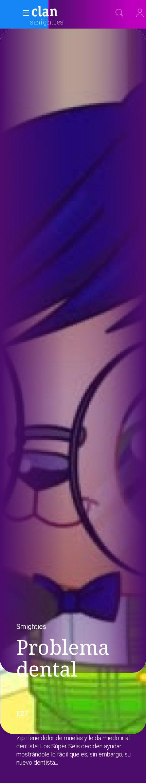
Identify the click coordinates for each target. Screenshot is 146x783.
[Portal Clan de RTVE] (44, 12)
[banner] (61, 12)
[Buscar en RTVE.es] (119, 12)
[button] (23, 12)
